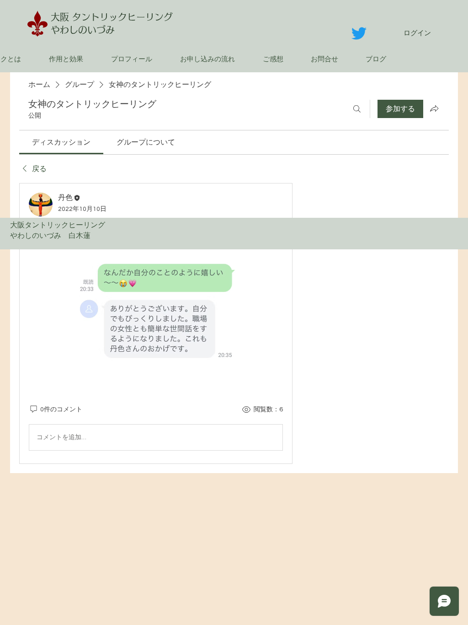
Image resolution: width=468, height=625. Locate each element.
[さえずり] (359, 33)
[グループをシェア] (434, 108)
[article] (155, 323)
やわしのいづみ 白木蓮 (54, 235)
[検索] (356, 109)
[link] (61, 142)
